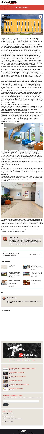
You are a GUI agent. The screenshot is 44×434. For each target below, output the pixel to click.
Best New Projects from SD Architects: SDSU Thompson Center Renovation (14, 283)
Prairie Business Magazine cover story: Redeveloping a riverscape (37, 267)
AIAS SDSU (4, 17)
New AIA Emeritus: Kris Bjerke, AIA (15, 380)
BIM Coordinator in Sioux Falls (8, 416)
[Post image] (4, 267)
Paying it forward (12, 265)
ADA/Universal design (5, 15)
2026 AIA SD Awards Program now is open (17, 372)
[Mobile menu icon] (42, 2)
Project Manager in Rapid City (8, 413)
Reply (41, 304)
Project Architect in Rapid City (8, 421)
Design (3, 20)
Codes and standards (5, 18)
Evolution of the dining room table (36, 281)
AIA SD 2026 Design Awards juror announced (17, 376)
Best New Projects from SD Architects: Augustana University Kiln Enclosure (36, 274)
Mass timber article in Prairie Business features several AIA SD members (22, 368)
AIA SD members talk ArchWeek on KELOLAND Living (19, 384)
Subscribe (5, 404)
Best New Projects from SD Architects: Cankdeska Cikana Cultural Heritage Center (14, 274)
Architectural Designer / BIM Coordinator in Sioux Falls (12, 418)
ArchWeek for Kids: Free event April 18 (16, 388)
